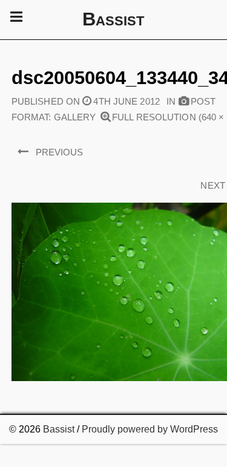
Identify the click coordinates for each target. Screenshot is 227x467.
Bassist (58, 429)
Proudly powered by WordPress (150, 429)
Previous (60, 152)
